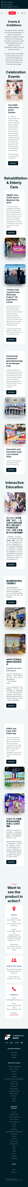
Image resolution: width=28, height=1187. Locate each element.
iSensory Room (14, 1069)
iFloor (14, 1101)
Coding (14, 1124)
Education (14, 1055)
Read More (13, 163)
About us (14, 1172)
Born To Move (14, 1119)
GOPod (14, 1074)
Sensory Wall (14, 1084)
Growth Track (14, 1114)
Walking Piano (14, 1093)
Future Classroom (14, 1122)
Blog (14, 1169)
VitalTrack (14, 1096)
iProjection (14, 1076)
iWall (14, 1098)
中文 (24, 13)
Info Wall (14, 1156)
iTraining (14, 1071)
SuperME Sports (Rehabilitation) (14, 1079)
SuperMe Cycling (14, 1091)
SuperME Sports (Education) (14, 1131)
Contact (12, 13)
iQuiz (14, 1146)
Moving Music (14, 1089)
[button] (18, 13)
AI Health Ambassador (14, 1066)
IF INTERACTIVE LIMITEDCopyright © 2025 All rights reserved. (14, 1179)
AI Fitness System (14, 1117)
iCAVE (14, 1126)
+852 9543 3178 (14, 1015)
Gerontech (14, 1052)
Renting (14, 1057)
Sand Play (14, 1081)
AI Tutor (14, 1112)
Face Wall (14, 1158)
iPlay (14, 1148)
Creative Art (14, 1086)
